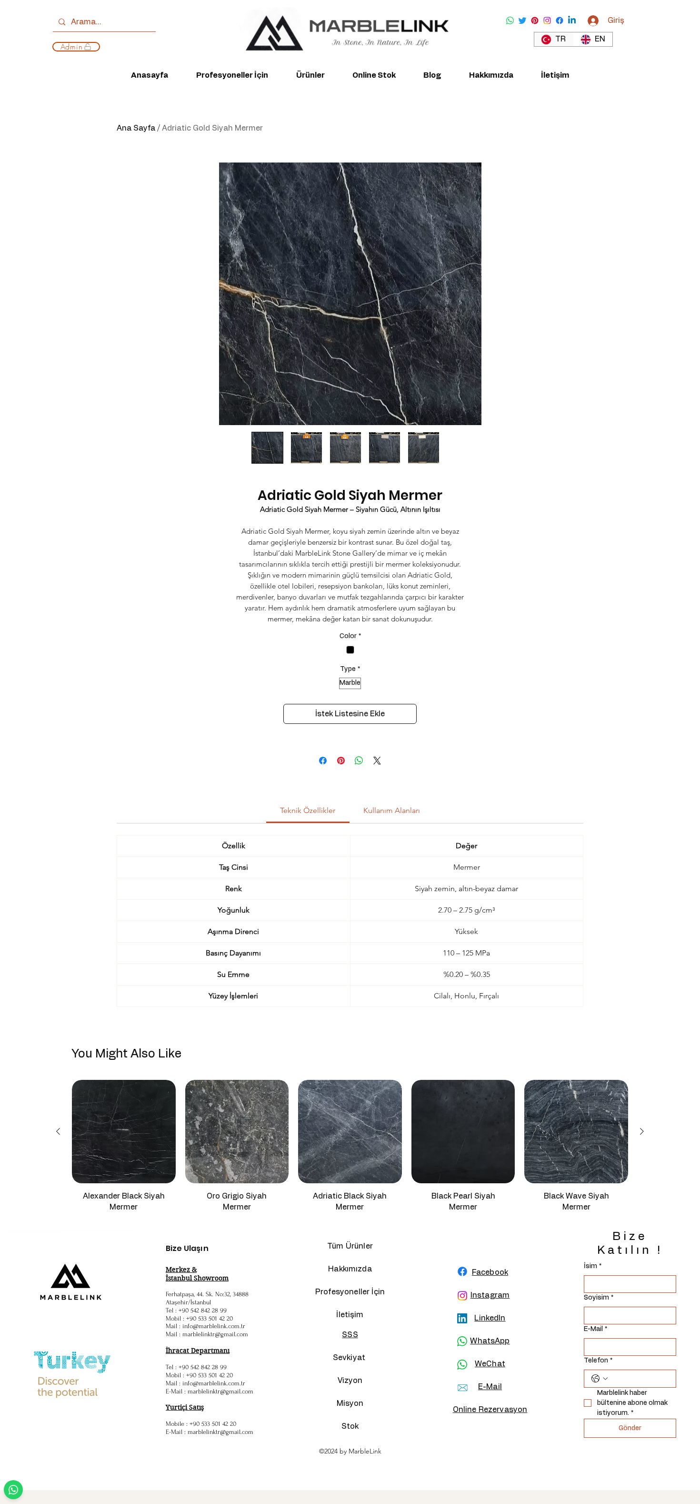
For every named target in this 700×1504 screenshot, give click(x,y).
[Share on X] (377, 760)
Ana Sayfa (136, 128)
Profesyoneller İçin (350, 1292)
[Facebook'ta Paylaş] (323, 760)
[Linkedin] (572, 20)
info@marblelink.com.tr (213, 1326)
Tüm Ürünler (350, 1246)
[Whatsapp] (510, 20)
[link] (307, 810)
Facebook (490, 1272)
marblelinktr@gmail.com (215, 1334)
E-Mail (595, 1329)
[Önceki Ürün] (58, 1131)
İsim (592, 1266)
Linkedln (489, 1318)
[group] (350, 1150)
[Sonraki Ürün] (642, 1131)
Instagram (490, 1295)
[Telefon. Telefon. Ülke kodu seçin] (599, 1378)
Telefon (598, 1360)
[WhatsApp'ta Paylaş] (359, 760)
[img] (343, 60)
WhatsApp (490, 1341)
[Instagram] (547, 20)
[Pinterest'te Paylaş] (341, 760)
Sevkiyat (350, 1358)
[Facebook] (559, 20)
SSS (350, 1335)
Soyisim (598, 1297)
